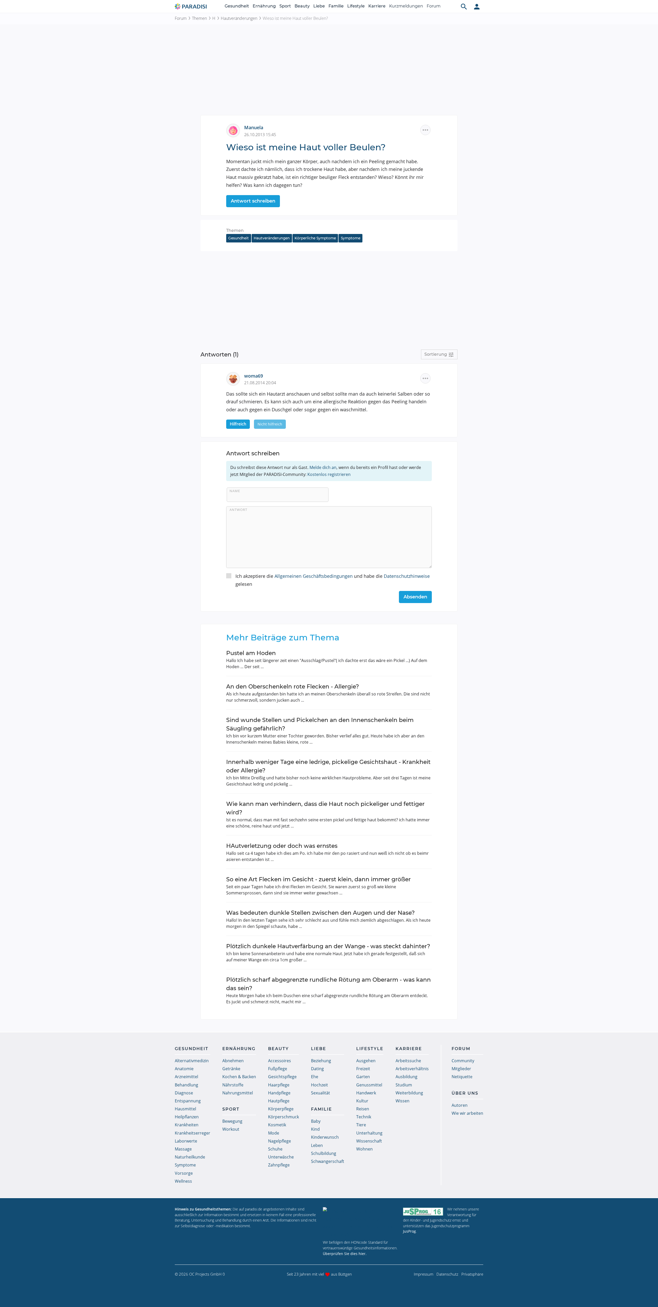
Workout (230, 1129)
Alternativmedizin (192, 1061)
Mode (273, 1133)
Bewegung (232, 1121)
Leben (317, 1145)
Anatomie (184, 1068)
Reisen (362, 1109)
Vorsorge (184, 1173)
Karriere (377, 6)
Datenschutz (447, 1274)
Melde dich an (322, 467)
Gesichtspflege (282, 1076)
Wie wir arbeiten (467, 1113)
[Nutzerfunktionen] (476, 6)
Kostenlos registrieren (329, 474)
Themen (199, 18)
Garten (363, 1076)
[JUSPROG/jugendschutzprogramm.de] (423, 1211)
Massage (183, 1149)
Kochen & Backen (239, 1076)
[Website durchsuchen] (464, 6)
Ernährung (264, 6)
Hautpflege (278, 1101)
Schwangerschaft (327, 1161)
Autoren (460, 1105)
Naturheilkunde (190, 1157)
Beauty (302, 6)
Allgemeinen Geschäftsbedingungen (314, 576)
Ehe (314, 1076)
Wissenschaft (369, 1141)
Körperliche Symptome (315, 238)
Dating (317, 1068)
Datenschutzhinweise (407, 576)
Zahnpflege (279, 1165)
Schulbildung (323, 1153)
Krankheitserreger (192, 1133)
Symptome (350, 238)
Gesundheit (237, 6)
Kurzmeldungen (406, 6)
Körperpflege (281, 1109)
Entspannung (188, 1101)
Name (235, 491)
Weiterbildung (409, 1093)
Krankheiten (186, 1125)
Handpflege (279, 1093)
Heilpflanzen (187, 1117)
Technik (363, 1117)
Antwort (238, 509)
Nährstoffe (232, 1085)
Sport (285, 6)
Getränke (231, 1068)
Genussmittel (369, 1085)
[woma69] (235, 378)
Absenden (415, 597)
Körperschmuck (283, 1117)
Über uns (465, 1093)
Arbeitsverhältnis (412, 1068)
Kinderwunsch (325, 1137)
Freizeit (363, 1068)
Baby (316, 1121)
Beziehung (321, 1061)
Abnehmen (233, 1061)
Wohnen (364, 1149)
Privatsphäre (472, 1274)
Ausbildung (406, 1076)
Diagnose (184, 1093)
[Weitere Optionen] (425, 130)
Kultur (362, 1101)
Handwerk (366, 1093)
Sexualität (320, 1093)
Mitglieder (461, 1068)
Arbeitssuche (408, 1061)
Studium (404, 1085)
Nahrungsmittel (237, 1093)
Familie (336, 6)
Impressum (423, 1274)
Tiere (361, 1125)
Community (463, 1061)
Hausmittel (185, 1109)
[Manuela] (235, 130)
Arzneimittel (186, 1076)
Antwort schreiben (253, 201)
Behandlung (186, 1085)
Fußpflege (277, 1068)
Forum (434, 6)
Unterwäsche (281, 1157)
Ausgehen (366, 1061)
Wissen (402, 1101)
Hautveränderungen (239, 18)
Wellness (183, 1181)
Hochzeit (319, 1085)
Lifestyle (356, 6)
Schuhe (275, 1149)
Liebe (319, 6)
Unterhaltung (369, 1133)
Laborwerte (186, 1141)
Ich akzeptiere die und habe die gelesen (332, 580)
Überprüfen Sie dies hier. (345, 1253)
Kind (315, 1129)
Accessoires (279, 1061)
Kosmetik (277, 1125)
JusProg (409, 1231)
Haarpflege (278, 1085)
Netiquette (462, 1076)
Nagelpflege (279, 1141)
